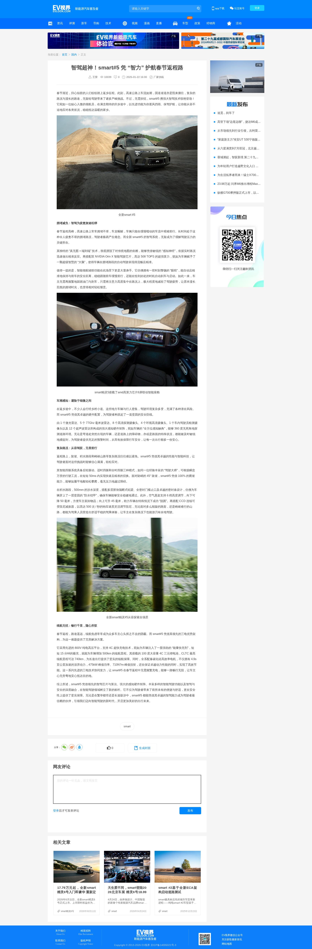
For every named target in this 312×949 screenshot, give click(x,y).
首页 (65, 54)
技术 (108, 23)
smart (127, 726)
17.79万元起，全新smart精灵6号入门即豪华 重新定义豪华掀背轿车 (76, 892)
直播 (159, 23)
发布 (190, 810)
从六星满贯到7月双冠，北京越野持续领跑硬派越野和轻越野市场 (258, 148)
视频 (135, 23)
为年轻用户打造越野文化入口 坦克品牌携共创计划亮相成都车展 (258, 166)
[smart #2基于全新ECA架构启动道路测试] (178, 867)
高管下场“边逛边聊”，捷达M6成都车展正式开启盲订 (250, 121)
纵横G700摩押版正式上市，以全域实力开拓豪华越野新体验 (255, 192)
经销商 (211, 23)
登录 (257, 8)
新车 (84, 23)
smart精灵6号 (67, 911)
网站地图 (227, 943)
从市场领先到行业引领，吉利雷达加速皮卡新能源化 (250, 130)
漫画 (147, 23)
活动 (239, 23)
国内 (74, 54)
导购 (96, 23)
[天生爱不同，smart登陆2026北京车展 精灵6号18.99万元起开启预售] (127, 867)
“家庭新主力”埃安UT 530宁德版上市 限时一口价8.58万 (252, 139)
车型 (185, 23)
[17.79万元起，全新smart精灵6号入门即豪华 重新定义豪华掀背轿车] (76, 867)
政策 (197, 23)
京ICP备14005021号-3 (163, 945)
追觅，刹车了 (226, 112)
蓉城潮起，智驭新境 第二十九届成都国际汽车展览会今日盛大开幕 (259, 157)
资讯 (60, 23)
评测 (72, 23)
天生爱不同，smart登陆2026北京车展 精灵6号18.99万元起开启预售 (127, 892)
